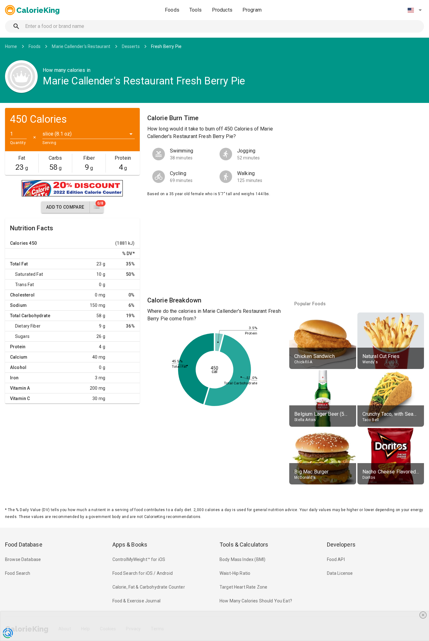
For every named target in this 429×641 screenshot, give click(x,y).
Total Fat (19, 263)
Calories (19, 243)
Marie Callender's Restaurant (81, 46)
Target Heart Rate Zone (243, 587)
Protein (17, 346)
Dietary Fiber (28, 326)
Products (222, 10)
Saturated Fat (29, 274)
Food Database (23, 544)
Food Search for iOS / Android (142, 573)
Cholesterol (22, 294)
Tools (195, 10)
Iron (14, 377)
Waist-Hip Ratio (235, 573)
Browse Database (23, 559)
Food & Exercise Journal (136, 600)
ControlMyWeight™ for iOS (139, 559)
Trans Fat (24, 284)
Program (252, 10)
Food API (336, 559)
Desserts (131, 46)
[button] (414, 10)
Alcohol (18, 367)
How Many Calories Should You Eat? (256, 600)
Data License (340, 573)
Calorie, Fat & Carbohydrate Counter (148, 587)
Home (11, 46)
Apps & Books (130, 544)
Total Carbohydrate (30, 315)
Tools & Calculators (244, 544)
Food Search (17, 573)
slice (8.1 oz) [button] (57, 134)
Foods (172, 10)
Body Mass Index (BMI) (242, 559)
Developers (341, 544)
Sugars (22, 336)
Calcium (18, 357)
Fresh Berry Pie (166, 46)
